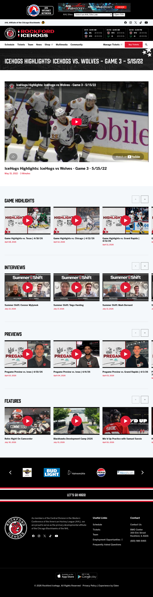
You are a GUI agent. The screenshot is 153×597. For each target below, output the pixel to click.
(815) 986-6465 (138, 541)
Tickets (21, 45)
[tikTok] (141, 22)
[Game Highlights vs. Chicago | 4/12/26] (76, 220)
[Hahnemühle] (51, 472)
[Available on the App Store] (66, 576)
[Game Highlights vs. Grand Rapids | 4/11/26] (125, 220)
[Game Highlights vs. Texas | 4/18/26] (28, 220)
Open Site (119, 15)
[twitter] (135, 22)
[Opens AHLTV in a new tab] (94, 7)
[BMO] (125, 472)
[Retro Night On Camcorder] (28, 421)
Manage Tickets (111, 45)
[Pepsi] (76, 472)
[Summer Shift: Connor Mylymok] (28, 287)
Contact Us (135, 525)
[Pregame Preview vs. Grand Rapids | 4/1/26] (125, 354)
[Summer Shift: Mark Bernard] (125, 287)
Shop (47, 45)
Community (77, 45)
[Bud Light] (27, 472)
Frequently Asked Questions (107, 545)
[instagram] (130, 22)
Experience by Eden (109, 586)
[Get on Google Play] (87, 576)
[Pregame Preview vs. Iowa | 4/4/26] (76, 354)
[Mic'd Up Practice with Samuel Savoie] (125, 421)
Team (30, 45)
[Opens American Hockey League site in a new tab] (40, 10)
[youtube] (146, 22)
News (39, 45)
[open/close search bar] (146, 45)
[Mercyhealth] (101, 472)
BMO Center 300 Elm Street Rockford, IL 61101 (139, 533)
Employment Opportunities (106, 540)
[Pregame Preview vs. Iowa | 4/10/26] (28, 354)
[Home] (29, 33)
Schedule (9, 45)
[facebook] (125, 22)
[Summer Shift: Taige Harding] (76, 287)
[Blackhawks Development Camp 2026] (76, 421)
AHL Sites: (68, 15)
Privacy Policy (90, 586)
